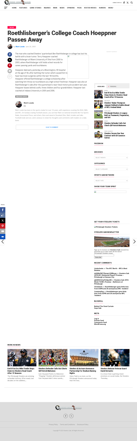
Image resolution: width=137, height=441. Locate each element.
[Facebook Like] (2, 215)
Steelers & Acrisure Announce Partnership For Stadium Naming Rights (83, 370)
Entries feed (99, 320)
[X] (2, 220)
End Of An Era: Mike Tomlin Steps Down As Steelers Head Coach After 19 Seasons (115, 95)
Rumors (102, 7)
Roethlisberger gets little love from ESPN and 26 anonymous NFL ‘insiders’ (111, 287)
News (62, 7)
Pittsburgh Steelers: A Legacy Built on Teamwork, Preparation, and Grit (116, 115)
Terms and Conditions (67, 424)
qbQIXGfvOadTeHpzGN (103, 280)
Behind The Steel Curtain (104, 306)
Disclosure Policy (82, 424)
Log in (96, 318)
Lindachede (98, 268)
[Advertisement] (68, 16)
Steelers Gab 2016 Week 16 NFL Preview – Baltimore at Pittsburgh (111, 282)
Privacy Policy (53, 424)
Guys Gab (97, 308)
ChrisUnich (98, 286)
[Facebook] (2, 210)
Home (14, 7)
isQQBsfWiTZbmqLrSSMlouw (105, 273)
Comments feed (100, 322)
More (110, 7)
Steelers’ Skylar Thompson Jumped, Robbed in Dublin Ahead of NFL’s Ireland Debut (116, 105)
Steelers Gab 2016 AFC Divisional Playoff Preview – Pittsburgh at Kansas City (111, 275)
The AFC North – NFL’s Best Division (110, 269)
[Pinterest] (2, 226)
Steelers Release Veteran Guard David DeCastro (114, 369)
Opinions (71, 7)
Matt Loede (20, 46)
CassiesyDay (99, 291)
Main (55, 7)
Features (23, 7)
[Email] (2, 231)
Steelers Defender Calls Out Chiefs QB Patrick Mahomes (115, 124)
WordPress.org (100, 324)
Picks (79, 7)
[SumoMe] (2, 236)
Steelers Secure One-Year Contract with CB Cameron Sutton (114, 135)
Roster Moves (90, 7)
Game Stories (35, 7)
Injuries (47, 7)
